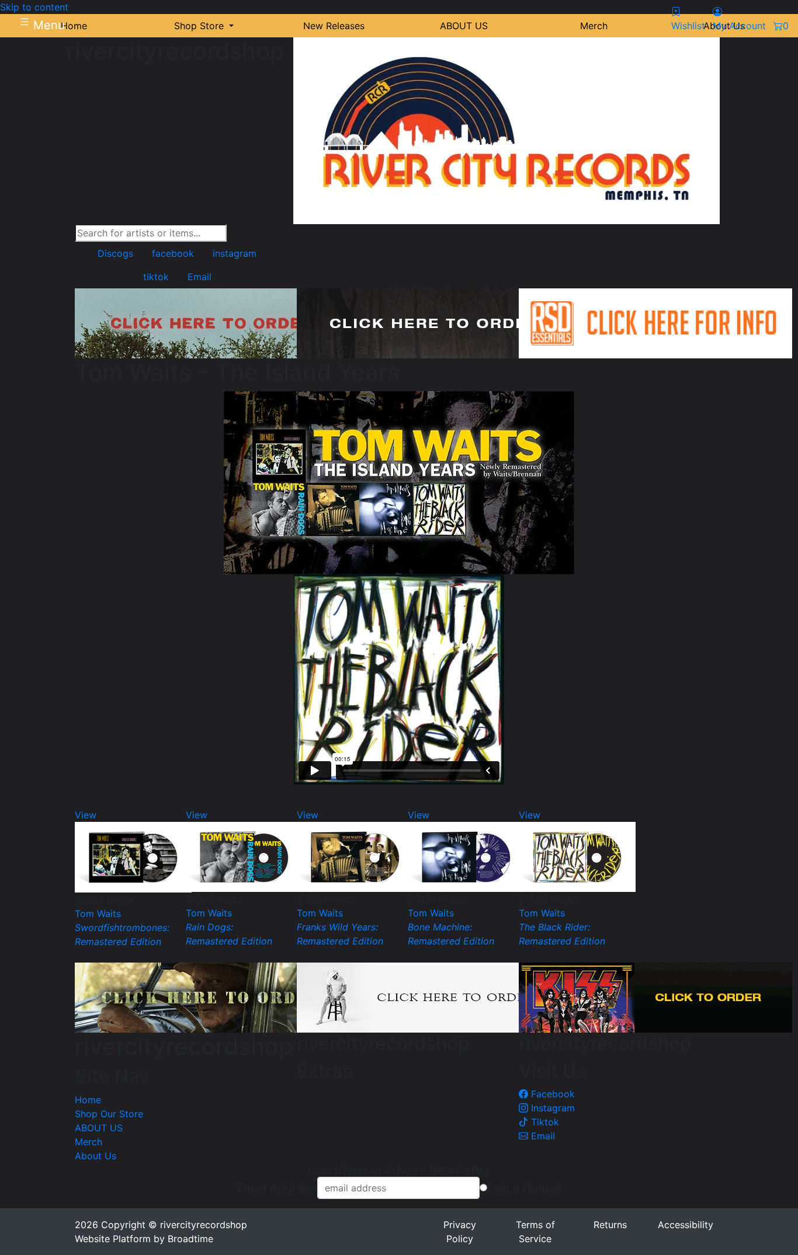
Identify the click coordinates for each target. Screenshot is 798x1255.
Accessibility (685, 1224)
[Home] (506, 130)
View (85, 815)
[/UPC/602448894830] (577, 856)
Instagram (551, 1108)
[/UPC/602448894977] (355, 856)
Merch (88, 1142)
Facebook (551, 1094)
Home (88, 1100)
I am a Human (524, 1188)
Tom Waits (98, 913)
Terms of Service (535, 1231)
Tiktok (543, 1122)
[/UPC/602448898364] (133, 856)
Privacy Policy (459, 1231)
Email (541, 1136)
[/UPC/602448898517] (244, 856)
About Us (95, 1156)
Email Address (277, 1188)
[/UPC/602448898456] (466, 856)
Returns (610, 1224)
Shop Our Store (109, 1114)
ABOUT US (99, 1128)
